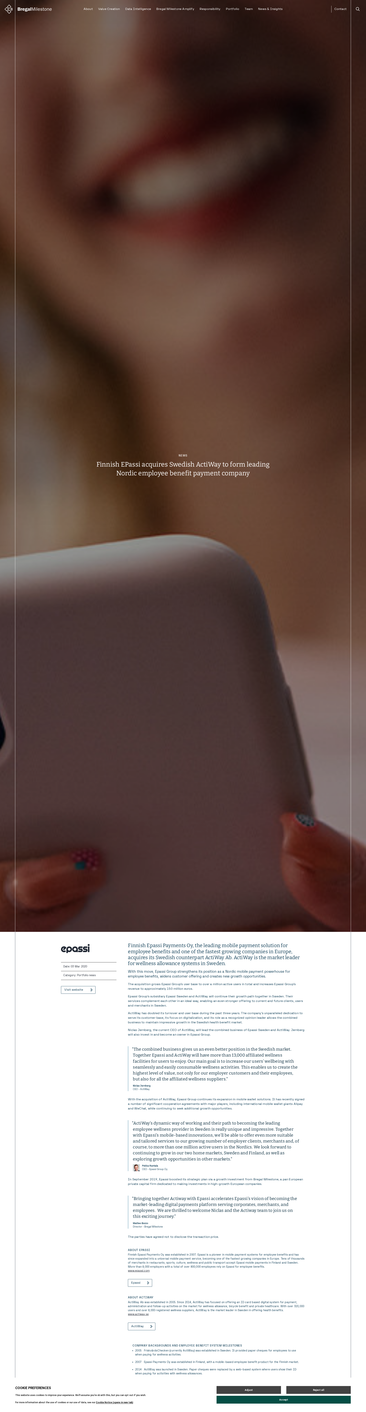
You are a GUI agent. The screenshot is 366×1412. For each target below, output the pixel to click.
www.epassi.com (139, 1271)
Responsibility (210, 9)
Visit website (73, 989)
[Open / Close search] (357, 9)
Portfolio (232, 9)
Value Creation (109, 9)
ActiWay (137, 1326)
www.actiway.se (138, 1314)
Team (249, 9)
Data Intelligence (138, 9)
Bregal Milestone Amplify (175, 9)
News (183, 455)
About (88, 9)
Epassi (135, 1282)
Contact (340, 9)
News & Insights (270, 9)
